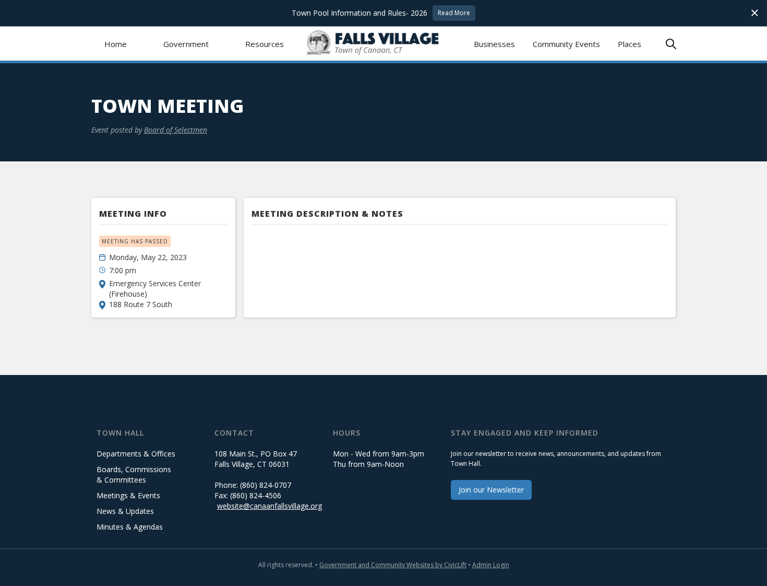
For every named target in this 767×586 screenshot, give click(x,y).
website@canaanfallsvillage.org (269, 506)
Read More (454, 12)
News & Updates (125, 511)
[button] (186, 44)
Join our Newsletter (491, 490)
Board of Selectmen (175, 130)
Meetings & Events (128, 495)
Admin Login (490, 564)
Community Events (566, 44)
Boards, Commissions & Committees (134, 474)
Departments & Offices (136, 454)
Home (115, 44)
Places (629, 44)
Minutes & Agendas (130, 527)
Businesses (494, 44)
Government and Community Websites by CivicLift (392, 564)
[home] (384, 44)
